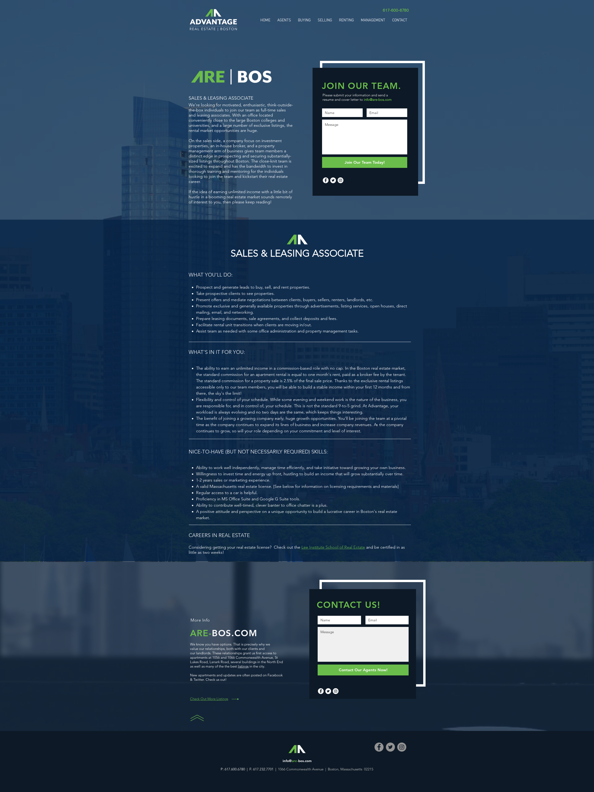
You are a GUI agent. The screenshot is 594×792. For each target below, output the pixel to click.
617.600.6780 (235, 769)
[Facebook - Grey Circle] (379, 747)
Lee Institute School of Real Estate (333, 547)
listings (243, 666)
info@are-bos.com (378, 99)
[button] (325, 20)
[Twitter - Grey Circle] (390, 747)
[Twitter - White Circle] (333, 180)
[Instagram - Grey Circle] (401, 747)
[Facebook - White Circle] (326, 180)
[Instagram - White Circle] (340, 180)
